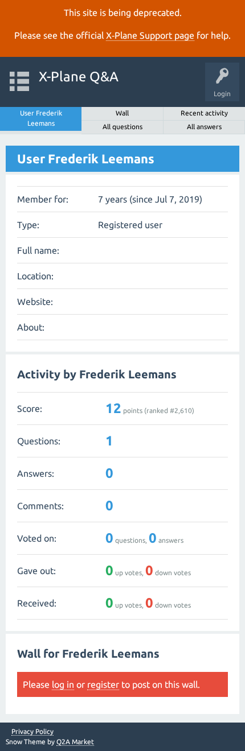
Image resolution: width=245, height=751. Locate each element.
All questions (122, 126)
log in (63, 684)
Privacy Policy (32, 731)
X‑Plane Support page (150, 35)
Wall (122, 113)
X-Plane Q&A (79, 76)
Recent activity (204, 113)
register (103, 684)
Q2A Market (75, 741)
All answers (204, 126)
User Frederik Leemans (41, 118)
